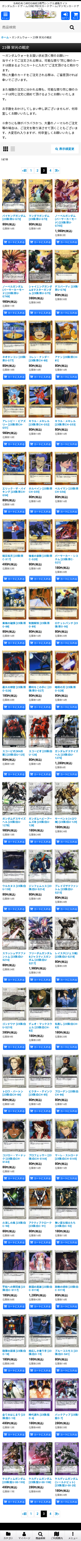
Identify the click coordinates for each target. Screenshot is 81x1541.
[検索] (72, 27)
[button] (5, 16)
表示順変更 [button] (66, 149)
